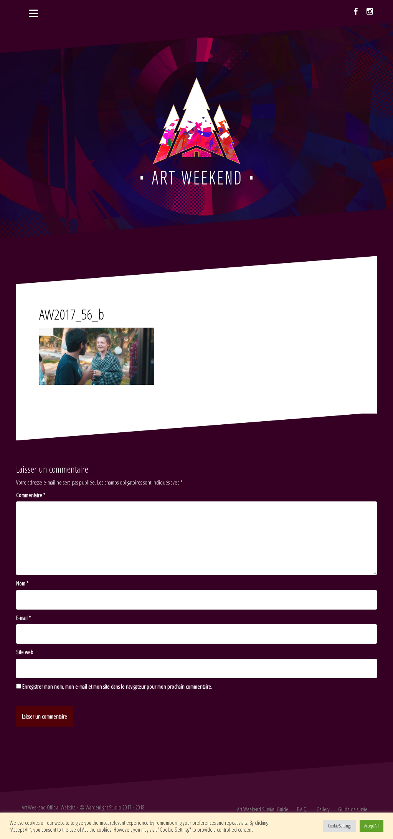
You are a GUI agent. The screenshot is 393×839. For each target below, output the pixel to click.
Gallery (323, 809)
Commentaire (30, 495)
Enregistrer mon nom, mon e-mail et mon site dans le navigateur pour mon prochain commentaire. (117, 686)
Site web (24, 652)
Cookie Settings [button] (339, 825)
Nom (22, 583)
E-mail (23, 617)
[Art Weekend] (196, 130)
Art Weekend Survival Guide (262, 809)
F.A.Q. (302, 809)
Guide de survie (352, 809)
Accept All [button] (371, 825)
